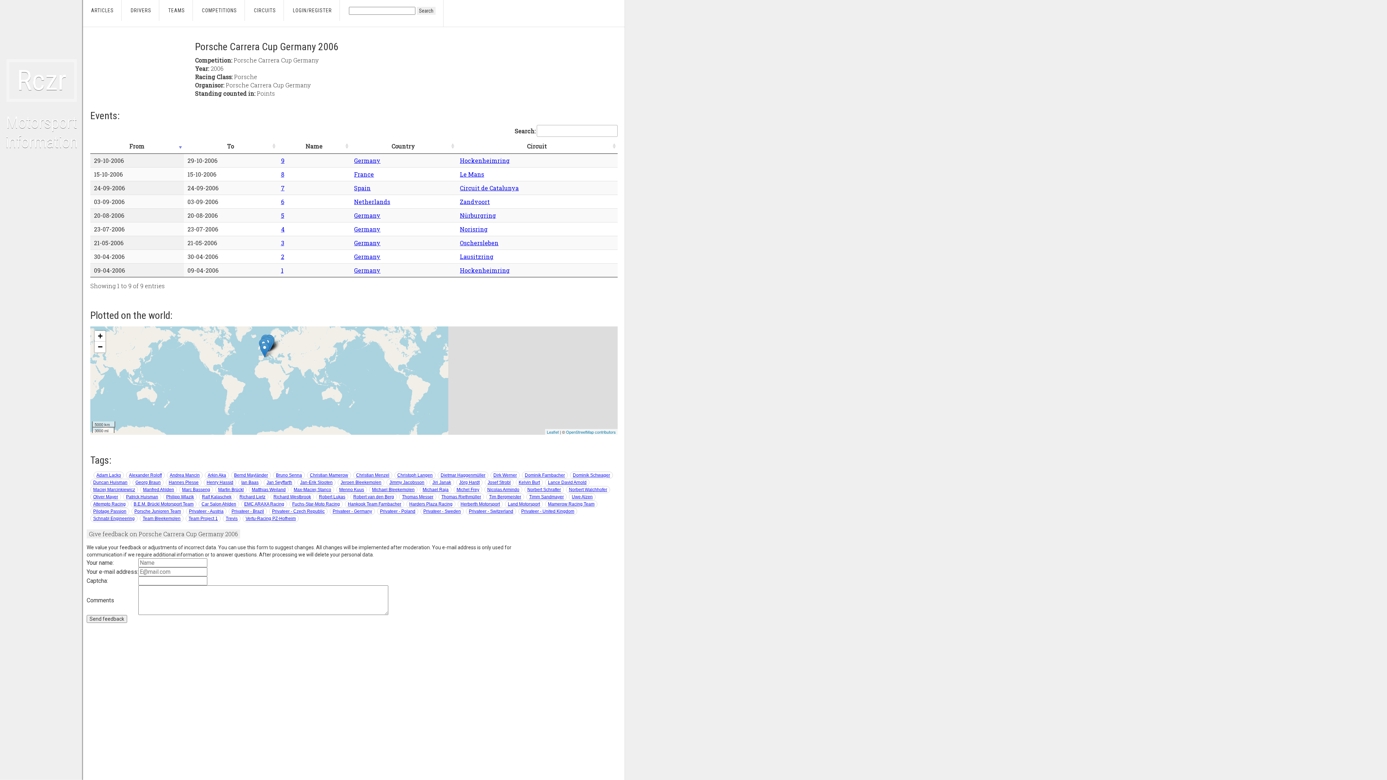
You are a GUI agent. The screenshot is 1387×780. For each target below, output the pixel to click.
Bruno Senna (289, 475)
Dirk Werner (505, 475)
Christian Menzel (372, 475)
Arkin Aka (217, 475)
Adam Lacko (108, 475)
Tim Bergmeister (505, 496)
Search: (525, 131)
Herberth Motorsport (480, 504)
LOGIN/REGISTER (312, 10)
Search (426, 11)
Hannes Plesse (184, 482)
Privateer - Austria (206, 511)
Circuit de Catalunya (489, 188)
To (230, 146)
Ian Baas (250, 482)
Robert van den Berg (373, 496)
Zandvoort (475, 201)
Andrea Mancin (185, 475)
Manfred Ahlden (158, 489)
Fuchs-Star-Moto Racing (316, 504)
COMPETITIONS (219, 10)
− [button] (100, 346)
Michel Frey (468, 489)
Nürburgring (478, 215)
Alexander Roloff (145, 475)
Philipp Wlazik (180, 496)
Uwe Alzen (582, 496)
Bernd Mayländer (251, 475)
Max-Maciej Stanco (312, 489)
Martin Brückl (231, 489)
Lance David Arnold (567, 482)
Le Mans (472, 174)
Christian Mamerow (329, 475)
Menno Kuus (351, 489)
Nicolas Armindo (503, 489)
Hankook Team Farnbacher (374, 504)
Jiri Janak (441, 482)
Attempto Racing (109, 504)
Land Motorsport (524, 504)
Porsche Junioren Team (157, 511)
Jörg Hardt (469, 482)
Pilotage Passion (109, 511)
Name (314, 146)
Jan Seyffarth (279, 482)
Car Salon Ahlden (219, 504)
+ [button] (100, 336)
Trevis (232, 518)
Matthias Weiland (269, 489)
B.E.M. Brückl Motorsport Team (164, 504)
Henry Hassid (220, 482)
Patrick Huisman (142, 496)
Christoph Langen (415, 475)
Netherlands (372, 201)
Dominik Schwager (591, 475)
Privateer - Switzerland (491, 511)
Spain (362, 188)
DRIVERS (141, 10)
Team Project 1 (203, 518)
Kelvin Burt (529, 482)
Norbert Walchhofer (588, 489)
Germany (367, 160)
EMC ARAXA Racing (264, 504)
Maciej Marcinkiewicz (114, 489)
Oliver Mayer (105, 496)
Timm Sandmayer (546, 496)
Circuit (537, 146)
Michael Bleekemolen (393, 489)
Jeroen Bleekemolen (361, 482)
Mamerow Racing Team (571, 504)
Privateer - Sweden (442, 511)
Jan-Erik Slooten (316, 482)
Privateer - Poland (397, 511)
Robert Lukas (332, 496)
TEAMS (176, 10)
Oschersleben (479, 243)
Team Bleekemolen (162, 518)
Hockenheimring (485, 160)
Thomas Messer (417, 496)
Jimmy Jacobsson (406, 482)
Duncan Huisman (110, 482)
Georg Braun (148, 482)
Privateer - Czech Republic (298, 511)
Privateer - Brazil (248, 511)
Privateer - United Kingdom (547, 511)
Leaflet (553, 432)
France (364, 174)
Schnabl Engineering (114, 518)
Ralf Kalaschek (217, 496)
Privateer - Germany (352, 511)
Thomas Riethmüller (461, 496)
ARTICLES (102, 10)
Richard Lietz (252, 496)
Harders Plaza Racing (431, 504)
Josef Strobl (499, 482)
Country (403, 146)
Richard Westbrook (292, 496)
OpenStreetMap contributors (591, 432)
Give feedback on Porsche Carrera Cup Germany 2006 (163, 534)
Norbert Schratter (544, 489)
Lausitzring (476, 256)
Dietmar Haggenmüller (463, 475)
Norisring (474, 229)
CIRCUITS (265, 10)
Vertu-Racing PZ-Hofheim (271, 518)
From (136, 146)
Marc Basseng (196, 489)
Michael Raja (436, 489)
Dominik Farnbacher (545, 475)
